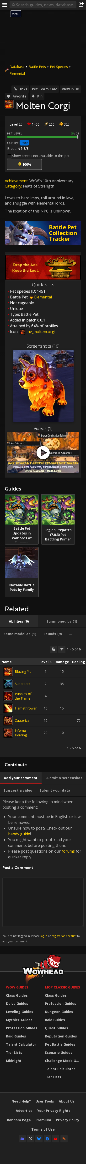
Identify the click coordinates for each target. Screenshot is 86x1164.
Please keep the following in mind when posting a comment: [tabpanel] (42, 871)
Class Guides (17, 995)
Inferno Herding (21, 732)
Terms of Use (43, 1129)
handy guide (19, 834)
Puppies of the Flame (23, 696)
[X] (30, 1138)
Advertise (24, 1110)
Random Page (19, 1120)
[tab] (19, 621)
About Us (67, 1101)
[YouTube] (55, 1138)
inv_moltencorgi (40, 331)
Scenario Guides (58, 1052)
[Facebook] (47, 1138)
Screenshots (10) (43, 346)
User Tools (45, 1101)
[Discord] (22, 1138)
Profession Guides (21, 1028)
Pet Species (59, 66)
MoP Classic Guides (62, 987)
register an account (64, 936)
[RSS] (64, 1138)
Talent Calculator (21, 1044)
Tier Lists (14, 1052)
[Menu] (5, 5)
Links (22, 89)
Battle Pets (37, 66)
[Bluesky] (39, 1138)
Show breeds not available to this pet (41, 155)
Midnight (14, 1060)
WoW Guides (17, 987)
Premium (43, 1120)
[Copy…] (53, 649)
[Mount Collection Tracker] (43, 233)
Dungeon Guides (59, 1011)
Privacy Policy (67, 1120)
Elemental (17, 73)
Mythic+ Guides (19, 1020)
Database (17, 66)
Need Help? (21, 1101)
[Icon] (9, 104)
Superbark (22, 683)
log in (43, 936)
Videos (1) (43, 428)
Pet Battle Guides (60, 1044)
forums (68, 851)
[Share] (81, 5)
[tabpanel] (43, 698)
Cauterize (22, 720)
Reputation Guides (61, 1036)
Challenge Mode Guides (63, 1060)
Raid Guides (16, 1036)
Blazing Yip (23, 671)
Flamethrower (26, 708)
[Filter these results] (61, 649)
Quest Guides (56, 1028)
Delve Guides (17, 1003)
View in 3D (70, 89)
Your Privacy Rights (53, 1110)
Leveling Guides (19, 1011)
